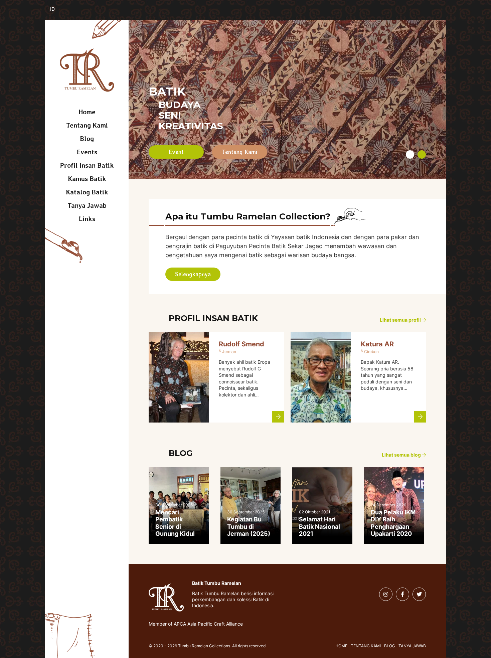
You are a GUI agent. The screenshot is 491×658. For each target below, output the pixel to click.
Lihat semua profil (401, 320)
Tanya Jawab (87, 205)
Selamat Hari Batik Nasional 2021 (319, 526)
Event (176, 151)
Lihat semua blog (402, 455)
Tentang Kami (87, 125)
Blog (87, 139)
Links (87, 219)
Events (87, 152)
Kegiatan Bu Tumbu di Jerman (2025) (248, 526)
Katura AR (377, 344)
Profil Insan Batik (87, 165)
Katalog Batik (87, 192)
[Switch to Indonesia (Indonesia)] (57, 13)
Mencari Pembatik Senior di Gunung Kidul (175, 523)
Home (87, 112)
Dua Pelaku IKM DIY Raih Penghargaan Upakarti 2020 (393, 523)
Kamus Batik (87, 179)
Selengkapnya (193, 274)
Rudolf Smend (241, 344)
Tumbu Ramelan (87, 70)
